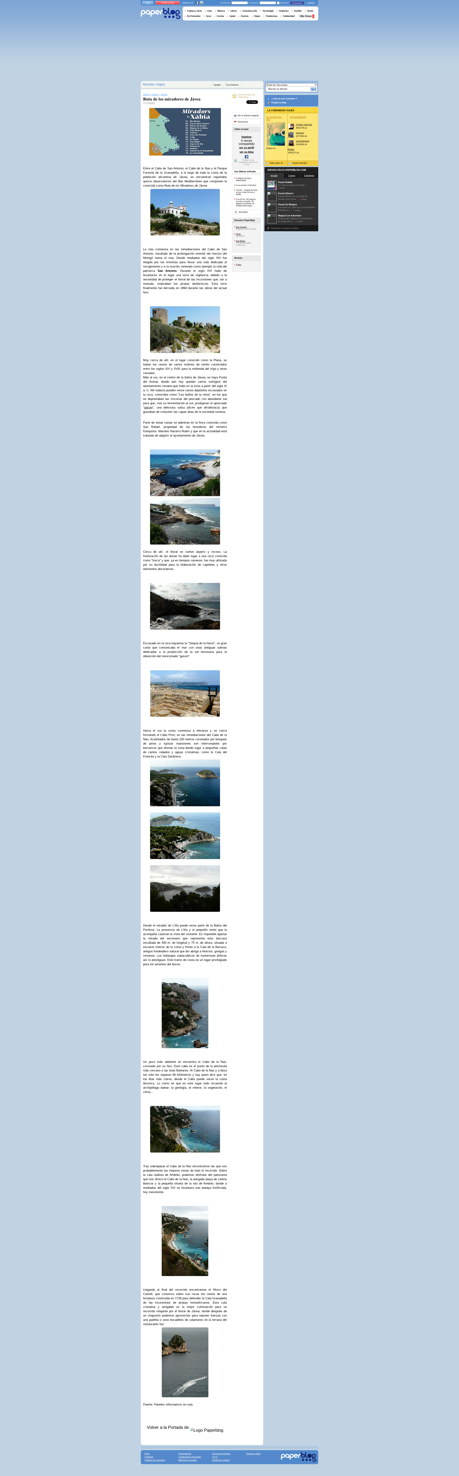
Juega (282, 188)
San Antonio (241, 226)
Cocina (220, 16)
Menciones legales (187, 1460)
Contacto (149, 1457)
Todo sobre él (276, 163)
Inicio (147, 3)
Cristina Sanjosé (304, 124)
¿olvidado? (311, 3)
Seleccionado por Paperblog (246, 96)
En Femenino (193, 16)
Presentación (184, 1453)
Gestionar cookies (221, 1460)
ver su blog (247, 151)
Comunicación (249, 11)
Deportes (284, 11)
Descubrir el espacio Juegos (285, 228)
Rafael (291, 149)
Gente (310, 11)
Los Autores (232, 85)
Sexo (208, 16)
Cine (209, 11)
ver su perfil (246, 147)
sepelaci (300, 133)
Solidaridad (289, 16)
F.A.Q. (215, 1457)
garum (148, 407)
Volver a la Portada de (168, 1427)
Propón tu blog (278, 102)
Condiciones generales (189, 1457)
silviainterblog (302, 141)
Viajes (238, 264)
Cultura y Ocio (194, 11)
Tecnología (268, 11)
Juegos (217, 85)
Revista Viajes (154, 84)
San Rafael (240, 240)
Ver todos (243, 212)
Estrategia (309, 175)
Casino (291, 175)
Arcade (274, 175)
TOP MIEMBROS (298, 117)
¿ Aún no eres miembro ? (284, 98)
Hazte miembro (299, 163)
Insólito (298, 11)
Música (221, 11)
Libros (233, 11)
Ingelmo (151, 103)
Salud (232, 16)
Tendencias (272, 16)
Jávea (238, 233)
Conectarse (297, 3)
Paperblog (160, 13)
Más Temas (306, 16)
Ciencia (245, 16)
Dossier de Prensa (221, 1453)
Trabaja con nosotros (155, 1460)
